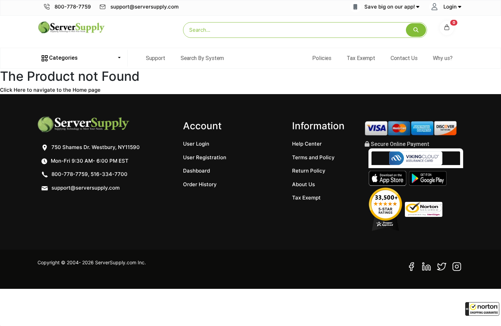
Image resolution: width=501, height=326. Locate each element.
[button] (482, 309)
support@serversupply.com (144, 6)
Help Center (307, 143)
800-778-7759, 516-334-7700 (88, 174)
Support (155, 58)
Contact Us (404, 58)
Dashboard (196, 170)
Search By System (202, 58)
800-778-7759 (72, 6)
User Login (196, 143)
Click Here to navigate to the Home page (50, 90)
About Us (303, 184)
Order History (200, 184)
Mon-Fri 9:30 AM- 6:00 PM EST (88, 161)
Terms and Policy (313, 157)
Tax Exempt (361, 58)
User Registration (204, 157)
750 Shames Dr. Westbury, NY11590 (95, 147)
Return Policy (308, 170)
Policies (321, 58)
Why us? (443, 58)
